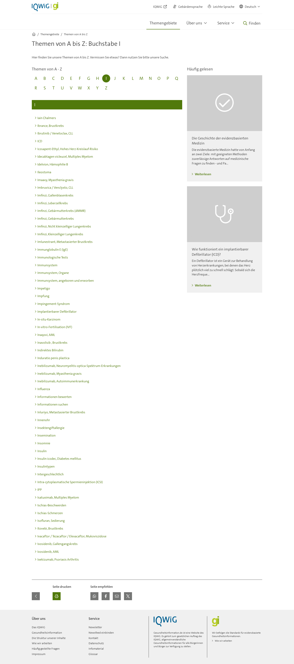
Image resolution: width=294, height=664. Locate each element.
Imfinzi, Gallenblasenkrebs (55, 195)
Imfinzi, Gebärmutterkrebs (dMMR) (61, 211)
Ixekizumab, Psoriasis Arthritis (58, 559)
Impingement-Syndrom (53, 304)
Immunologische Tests (52, 257)
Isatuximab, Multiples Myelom (58, 497)
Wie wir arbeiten (42, 643)
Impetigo (43, 288)
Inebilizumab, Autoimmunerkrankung (63, 381)
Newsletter (95, 627)
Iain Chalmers (46, 118)
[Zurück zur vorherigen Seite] (36, 596)
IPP (39, 490)
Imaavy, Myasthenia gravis (55, 180)
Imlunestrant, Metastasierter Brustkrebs (65, 242)
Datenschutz (96, 643)
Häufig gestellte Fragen (46, 648)
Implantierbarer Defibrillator (57, 311)
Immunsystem (47, 265)
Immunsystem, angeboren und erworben (65, 280)
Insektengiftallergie (50, 428)
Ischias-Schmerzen (50, 513)
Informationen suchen (52, 404)
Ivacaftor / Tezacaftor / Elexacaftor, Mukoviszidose (71, 536)
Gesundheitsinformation (47, 632)
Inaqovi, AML (46, 335)
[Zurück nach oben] (258, 612)
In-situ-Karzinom (48, 319)
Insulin (42, 451)
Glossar (93, 654)
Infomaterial (96, 648)
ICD (39, 141)
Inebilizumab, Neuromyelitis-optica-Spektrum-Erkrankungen (79, 366)
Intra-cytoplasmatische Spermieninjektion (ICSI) (70, 482)
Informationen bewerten (54, 397)
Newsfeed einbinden (101, 632)
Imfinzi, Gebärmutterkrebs (55, 218)
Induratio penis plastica (53, 358)
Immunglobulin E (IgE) (52, 249)
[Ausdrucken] (57, 596)
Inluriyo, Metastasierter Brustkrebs (61, 412)
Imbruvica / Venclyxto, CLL (55, 187)
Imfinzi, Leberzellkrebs (52, 203)
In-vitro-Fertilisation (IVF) (54, 327)
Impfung (43, 296)
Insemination (46, 435)
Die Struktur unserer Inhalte (49, 638)
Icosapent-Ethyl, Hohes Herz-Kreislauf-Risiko (67, 149)
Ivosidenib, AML (48, 552)
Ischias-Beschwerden (51, 505)
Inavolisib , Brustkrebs (52, 343)
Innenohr (43, 420)
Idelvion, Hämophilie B (52, 164)
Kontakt (93, 638)
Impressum (38, 654)
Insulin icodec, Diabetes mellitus (59, 459)
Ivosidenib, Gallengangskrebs (57, 544)
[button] (250, 7)
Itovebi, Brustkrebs (50, 528)
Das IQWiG (38, 627)
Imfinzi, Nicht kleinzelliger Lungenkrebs (64, 226)
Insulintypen (46, 466)
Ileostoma (44, 172)
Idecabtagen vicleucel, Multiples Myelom (65, 156)
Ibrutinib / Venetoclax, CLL (55, 133)
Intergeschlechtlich (50, 474)
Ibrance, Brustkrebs (50, 126)
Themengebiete (163, 23)
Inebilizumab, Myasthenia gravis (59, 374)
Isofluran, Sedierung (51, 521)
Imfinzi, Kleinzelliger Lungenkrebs (60, 234)
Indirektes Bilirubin (50, 350)
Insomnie (43, 443)
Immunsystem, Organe (53, 273)
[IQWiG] (165, 621)
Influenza (43, 389)
